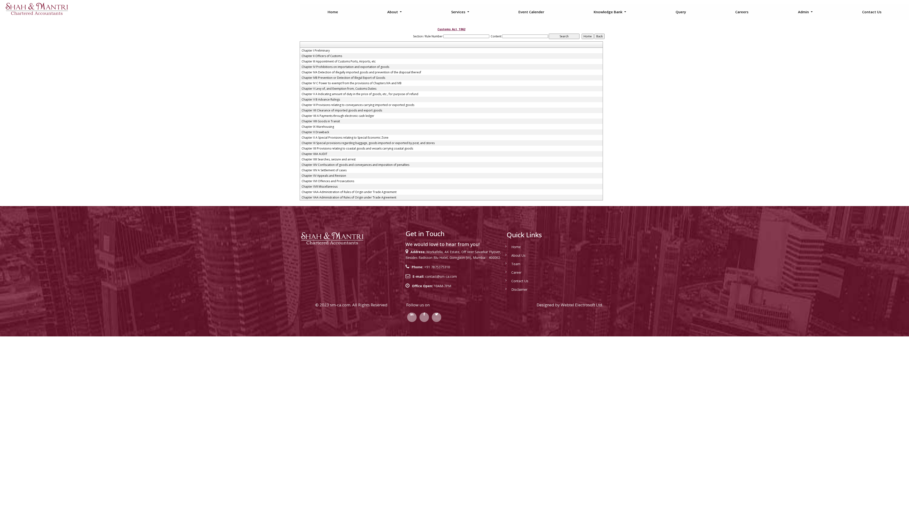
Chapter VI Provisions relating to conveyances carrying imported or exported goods (358, 105)
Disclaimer (519, 289)
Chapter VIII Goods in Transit (321, 121)
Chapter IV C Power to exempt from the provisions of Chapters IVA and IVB (351, 83)
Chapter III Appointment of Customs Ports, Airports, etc (339, 61)
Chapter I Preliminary (316, 51)
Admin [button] (804, 11)
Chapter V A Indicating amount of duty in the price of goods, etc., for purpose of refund (360, 94)
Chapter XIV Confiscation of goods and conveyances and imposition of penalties (355, 165)
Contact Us (872, 11)
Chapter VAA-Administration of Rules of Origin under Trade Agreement (349, 192)
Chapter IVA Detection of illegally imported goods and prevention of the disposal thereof (361, 72)
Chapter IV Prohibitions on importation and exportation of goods (345, 67)
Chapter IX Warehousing (318, 127)
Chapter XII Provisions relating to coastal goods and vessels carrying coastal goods (357, 148)
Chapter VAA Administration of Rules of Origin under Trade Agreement (349, 197)
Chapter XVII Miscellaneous (320, 187)
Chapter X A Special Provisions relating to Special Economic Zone (345, 138)
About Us (518, 255)
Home (333, 11)
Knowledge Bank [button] (608, 11)
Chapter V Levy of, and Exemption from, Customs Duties (339, 89)
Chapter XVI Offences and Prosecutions (328, 181)
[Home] (36, 9)
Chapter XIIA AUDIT (314, 154)
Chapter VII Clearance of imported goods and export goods (342, 110)
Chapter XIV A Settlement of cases (324, 170)
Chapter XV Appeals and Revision (324, 176)
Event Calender (531, 11)
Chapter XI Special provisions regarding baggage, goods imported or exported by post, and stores (368, 143)
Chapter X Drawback (315, 132)
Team (515, 264)
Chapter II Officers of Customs (322, 56)
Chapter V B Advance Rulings (321, 99)
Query (681, 11)
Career (516, 272)
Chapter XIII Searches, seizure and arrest (329, 159)
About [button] (393, 11)
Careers (742, 11)
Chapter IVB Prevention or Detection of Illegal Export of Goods (343, 78)
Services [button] (458, 11)
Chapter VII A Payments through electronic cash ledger (338, 116)
